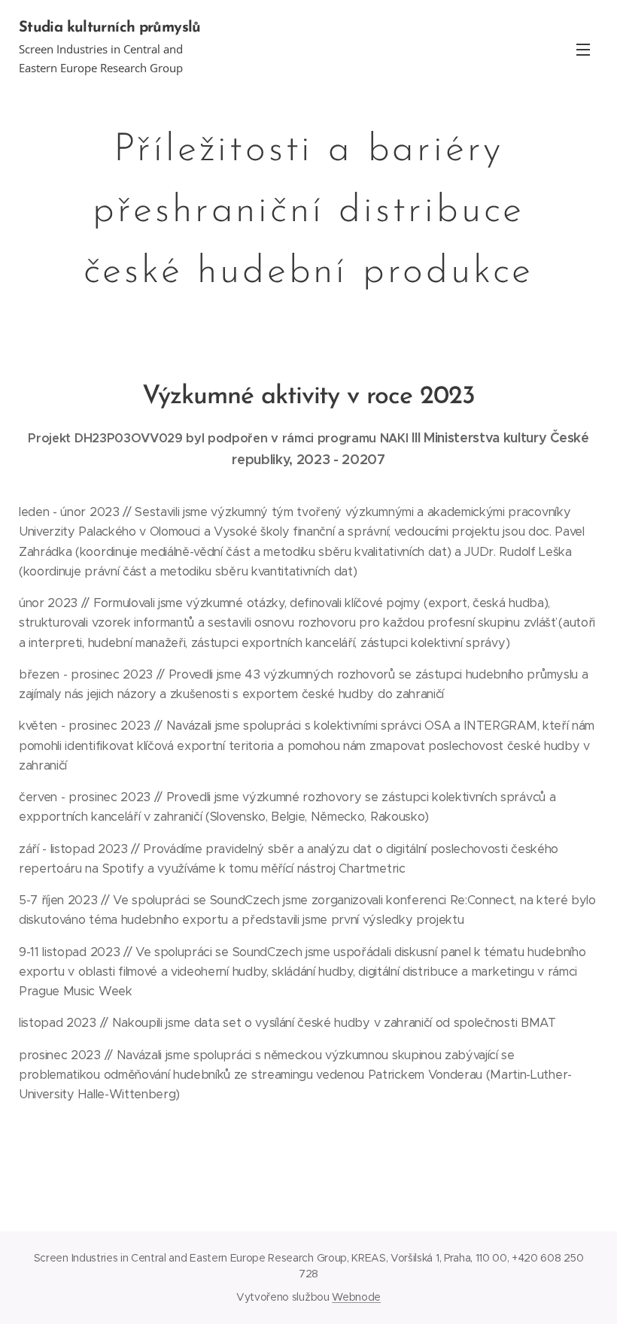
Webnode (356, 1297)
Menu (583, 49)
